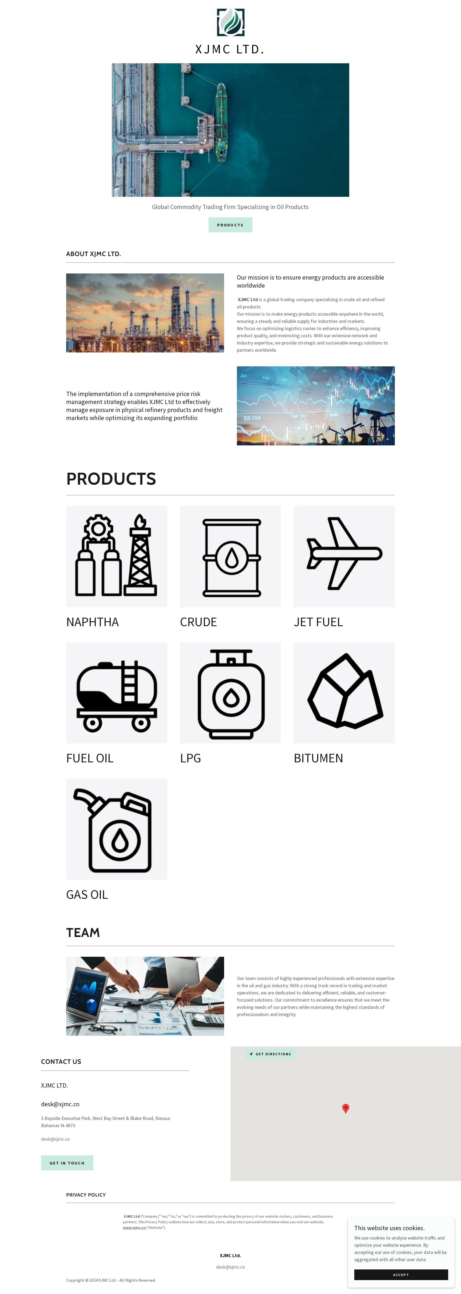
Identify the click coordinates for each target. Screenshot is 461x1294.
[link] (231, 22)
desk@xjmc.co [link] (55, 1139)
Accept (401, 1274)
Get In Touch (67, 1163)
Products (230, 225)
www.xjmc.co (134, 1227)
